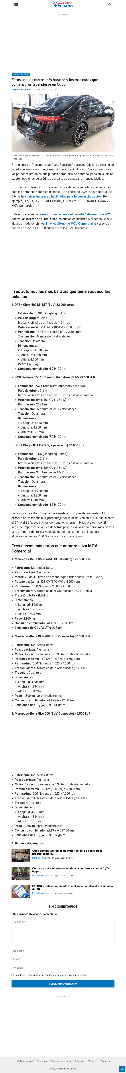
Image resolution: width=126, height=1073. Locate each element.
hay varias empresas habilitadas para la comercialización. (61, 196)
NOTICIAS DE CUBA (21, 74)
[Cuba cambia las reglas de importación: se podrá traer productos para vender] (21, 855)
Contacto (105, 1061)
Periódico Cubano (21, 89)
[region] (63, 45)
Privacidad (80, 1061)
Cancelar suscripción (61, 1061)
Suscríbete (42, 1061)
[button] (16, 4)
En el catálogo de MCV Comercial (69, 223)
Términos (92, 1061)
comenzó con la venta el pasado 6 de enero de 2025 (75, 214)
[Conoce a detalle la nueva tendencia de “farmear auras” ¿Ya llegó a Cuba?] (21, 874)
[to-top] (122, 1068)
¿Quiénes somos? (25, 1061)
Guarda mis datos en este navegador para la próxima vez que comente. (51, 975)
